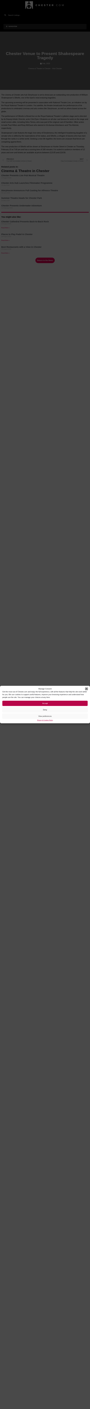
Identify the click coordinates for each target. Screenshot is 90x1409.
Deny (45, 710)
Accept (45, 703)
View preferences (45, 716)
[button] (86, 689)
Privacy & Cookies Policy (45, 720)
